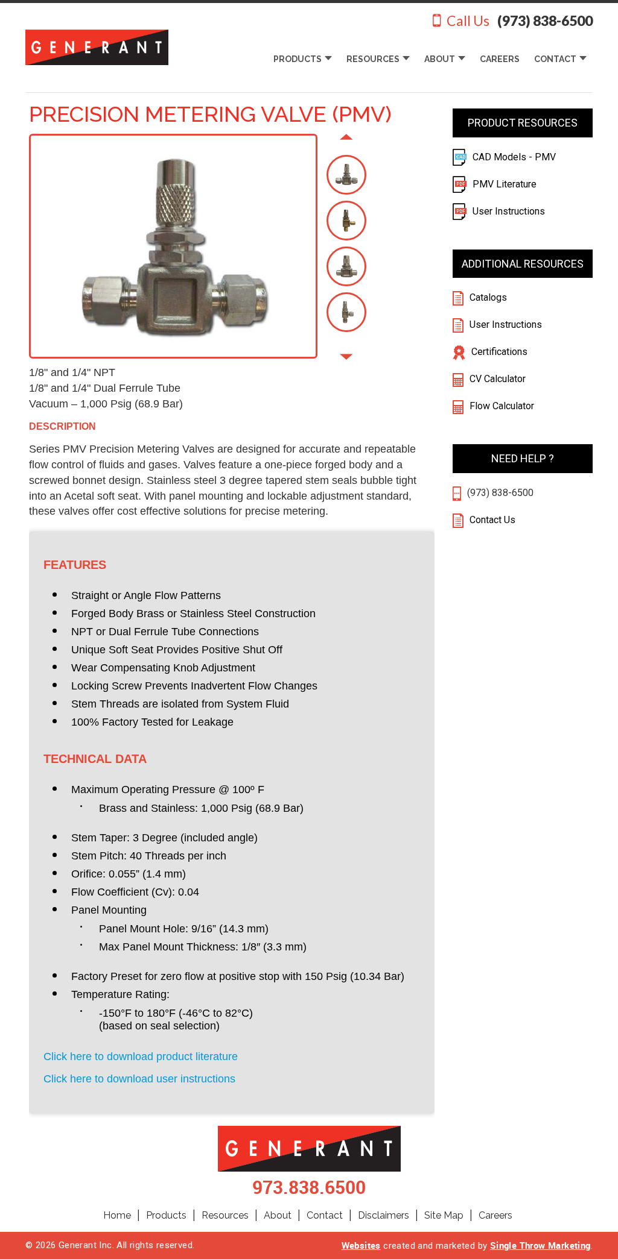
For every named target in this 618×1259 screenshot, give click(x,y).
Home (117, 1215)
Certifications (499, 351)
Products (166, 1215)
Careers (495, 1215)
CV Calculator (498, 379)
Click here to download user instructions (139, 1079)
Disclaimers (383, 1215)
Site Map (444, 1215)
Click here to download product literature (140, 1056)
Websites (361, 1245)
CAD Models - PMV (514, 157)
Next (346, 358)
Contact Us (491, 520)
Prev (346, 138)
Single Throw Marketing (540, 1245)
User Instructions (509, 211)
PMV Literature (505, 184)
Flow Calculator (502, 406)
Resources (225, 1215)
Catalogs (488, 297)
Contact (325, 1215)
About (277, 1215)
